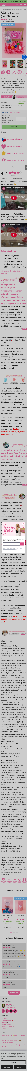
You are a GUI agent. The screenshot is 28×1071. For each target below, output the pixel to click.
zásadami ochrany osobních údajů (9, 549)
